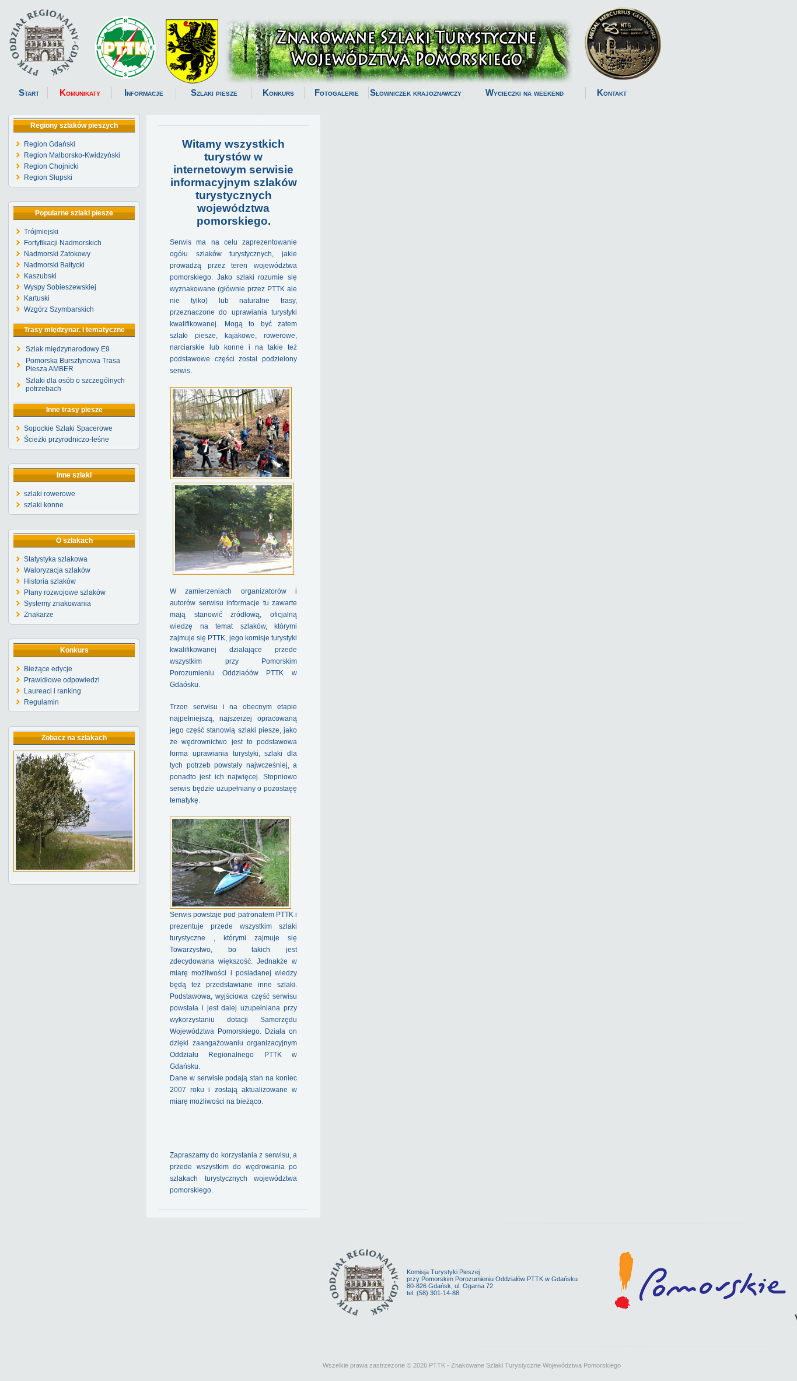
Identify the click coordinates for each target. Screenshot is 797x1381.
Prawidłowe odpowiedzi (62, 680)
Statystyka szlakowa (56, 559)
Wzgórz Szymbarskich (59, 309)
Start (29, 92)
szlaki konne (44, 505)
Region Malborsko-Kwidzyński (72, 155)
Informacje (143, 92)
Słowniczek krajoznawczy (416, 92)
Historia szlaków (50, 581)
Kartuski (37, 298)
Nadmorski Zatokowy (57, 254)
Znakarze (39, 615)
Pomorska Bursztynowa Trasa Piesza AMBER (73, 365)
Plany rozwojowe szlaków (65, 592)
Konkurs (278, 92)
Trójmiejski (41, 232)
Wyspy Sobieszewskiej (60, 287)
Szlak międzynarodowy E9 (68, 349)
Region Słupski (48, 177)
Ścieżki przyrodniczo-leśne (66, 439)
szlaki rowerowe (49, 494)
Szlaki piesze (214, 92)
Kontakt (612, 92)
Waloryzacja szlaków (57, 570)
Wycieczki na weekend (524, 92)
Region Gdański (49, 144)
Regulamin (41, 702)
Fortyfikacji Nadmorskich (63, 243)
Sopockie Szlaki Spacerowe (68, 428)
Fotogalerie (336, 92)
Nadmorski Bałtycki (54, 265)
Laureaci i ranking (52, 691)
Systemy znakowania (57, 603)
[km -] (74, 870)
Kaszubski (40, 276)
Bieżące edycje (48, 669)
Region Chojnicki (51, 166)
